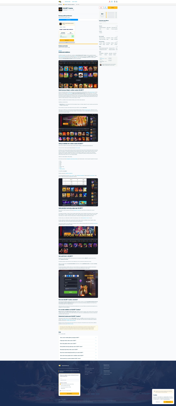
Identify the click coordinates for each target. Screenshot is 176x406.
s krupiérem (69, 173)
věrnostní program (87, 109)
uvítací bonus (69, 93)
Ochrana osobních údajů (108, 372)
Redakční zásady (87, 371)
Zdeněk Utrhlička (102, 58)
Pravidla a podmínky (107, 374)
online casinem (71, 175)
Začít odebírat (69, 393)
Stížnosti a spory (106, 368)
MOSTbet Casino (70, 323)
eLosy (60, 167)
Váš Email (61, 378)
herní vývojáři (77, 147)
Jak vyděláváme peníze (88, 372)
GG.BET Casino (74, 1)
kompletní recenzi (66, 319)
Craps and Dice (62, 168)
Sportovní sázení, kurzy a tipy (65, 385)
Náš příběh (86, 374)
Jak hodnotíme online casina (89, 368)
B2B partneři (63, 388)
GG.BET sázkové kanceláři (71, 320)
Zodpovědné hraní (107, 366)
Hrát (113, 7)
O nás (86, 366)
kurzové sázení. (92, 175)
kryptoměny (95, 223)
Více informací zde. (166, 399)
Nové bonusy (68, 19)
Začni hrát (67, 40)
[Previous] (115, 26)
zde (75, 56)
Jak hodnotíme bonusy (88, 369)
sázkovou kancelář (62, 56)
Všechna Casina (67, 1)
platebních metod (77, 210)
